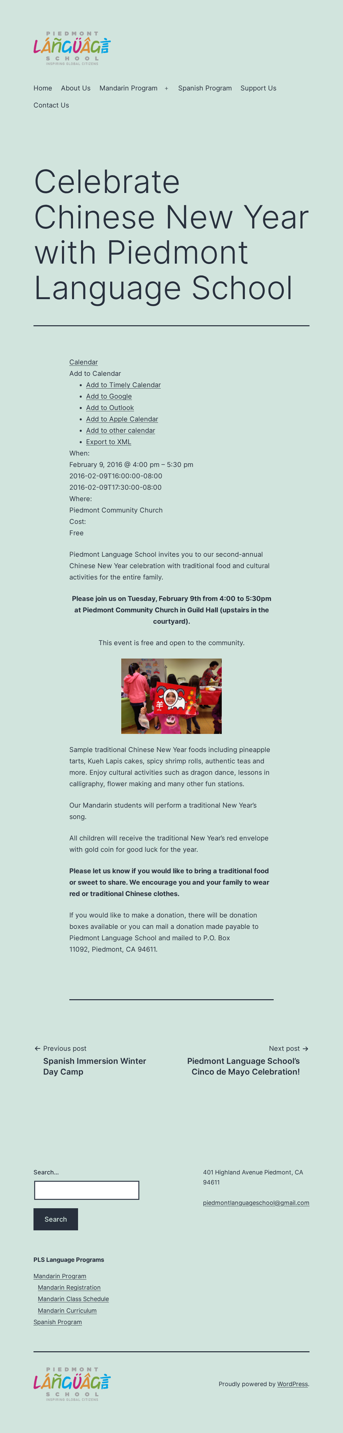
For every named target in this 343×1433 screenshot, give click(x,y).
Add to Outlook (110, 408)
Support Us (258, 88)
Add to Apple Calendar (122, 419)
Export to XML (108, 442)
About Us (75, 88)
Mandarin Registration (69, 1287)
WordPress (292, 1383)
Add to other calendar (120, 430)
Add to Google (109, 396)
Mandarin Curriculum (67, 1310)
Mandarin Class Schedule (73, 1298)
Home (42, 88)
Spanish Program (205, 88)
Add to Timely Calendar (123, 385)
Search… (46, 1172)
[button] (95, 373)
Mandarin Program (128, 88)
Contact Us (51, 105)
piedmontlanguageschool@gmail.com (256, 1202)
